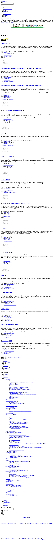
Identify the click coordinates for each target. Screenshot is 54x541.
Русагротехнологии (6, 292)
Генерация (11, 418)
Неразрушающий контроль (12, 480)
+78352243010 (7, 319)
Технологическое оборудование (13, 485)
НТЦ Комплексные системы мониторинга (13, 110)
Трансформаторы (13, 424)
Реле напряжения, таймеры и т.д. (17, 446)
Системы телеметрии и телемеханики (18, 423)
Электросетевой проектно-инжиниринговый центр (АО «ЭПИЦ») (21, 68)
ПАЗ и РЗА (11, 421)
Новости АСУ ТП (7, 362)
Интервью (5, 374)
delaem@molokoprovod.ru (10, 305)
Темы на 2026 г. (7, 367)
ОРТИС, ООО (5, 309)
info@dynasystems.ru (9, 288)
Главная (2, 22)
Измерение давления (14, 383)
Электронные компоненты (12, 492)
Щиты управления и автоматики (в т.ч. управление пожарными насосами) (27, 447)
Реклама (5, 369)
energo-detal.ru (7, 261)
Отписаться (5, 511)
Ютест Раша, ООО (6, 341)
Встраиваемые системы (12, 458)
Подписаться (5, 510)
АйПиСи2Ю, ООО (6, 43)
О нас (4, 363)
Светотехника (9, 484)
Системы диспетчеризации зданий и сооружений (21, 456)
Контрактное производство (15, 486)
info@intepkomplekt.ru (9, 337)
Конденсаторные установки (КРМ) (17, 419)
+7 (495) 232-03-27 (8, 55)
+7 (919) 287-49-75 (9, 166)
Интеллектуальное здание (15, 455)
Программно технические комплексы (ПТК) (19, 422)
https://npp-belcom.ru (8, 165)
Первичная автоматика (14, 396)
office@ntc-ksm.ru (8, 122)
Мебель (11, 487)
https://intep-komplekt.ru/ (9, 333)
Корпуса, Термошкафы (14, 440)
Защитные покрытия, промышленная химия (19, 461)
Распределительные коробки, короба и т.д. (19, 476)
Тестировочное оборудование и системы (18, 470)
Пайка (10, 490)
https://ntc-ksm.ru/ (7, 119)
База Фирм (6, 501)
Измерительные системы (15, 393)
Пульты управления (13, 445)
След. (14, 357)
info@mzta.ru (7, 216)
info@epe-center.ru (8, 81)
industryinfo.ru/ (7, 188)
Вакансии (5, 505)
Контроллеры (9, 413)
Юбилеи (11, 465)
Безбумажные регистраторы (15, 388)
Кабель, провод (12, 474)
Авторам (5, 366)
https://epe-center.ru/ (8, 77)
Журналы (5, 377)
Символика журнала (8, 375)
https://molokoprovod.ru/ (9, 301)
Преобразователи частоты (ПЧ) (13, 432)
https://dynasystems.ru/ (9, 284)
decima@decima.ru (8, 145)
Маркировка (12, 441)
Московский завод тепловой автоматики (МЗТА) (15, 203)
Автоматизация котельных (15, 453)
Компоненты (12, 438)
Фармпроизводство (10, 399)
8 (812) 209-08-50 (8, 263)
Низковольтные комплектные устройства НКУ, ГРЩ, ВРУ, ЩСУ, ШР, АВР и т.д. (28, 443)
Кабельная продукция (11, 471)
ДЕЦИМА (4, 134)
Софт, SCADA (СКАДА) (12, 401)
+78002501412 (8, 78)
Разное (7, 460)
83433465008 (8, 238)
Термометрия (12, 385)
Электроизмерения (13, 397)
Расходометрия (12, 380)
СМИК (10, 412)
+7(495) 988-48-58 (9, 142)
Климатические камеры (14, 469)
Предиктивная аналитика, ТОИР (17, 403)
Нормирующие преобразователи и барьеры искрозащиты (22, 394)
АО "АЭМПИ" (5, 180)
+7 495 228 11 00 (9, 285)
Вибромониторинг (10, 408)
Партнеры (5, 368)
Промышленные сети (11, 482)
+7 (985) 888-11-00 (9, 351)
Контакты (5, 364)
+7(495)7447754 (9, 190)
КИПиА (8, 379)
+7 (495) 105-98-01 (9, 334)
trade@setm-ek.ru (8, 241)
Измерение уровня (13, 384)
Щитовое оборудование (12, 433)
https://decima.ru (7, 141)
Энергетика (9, 416)
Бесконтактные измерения (15, 391)
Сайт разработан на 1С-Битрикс (40, 539)
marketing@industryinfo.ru (10, 192)
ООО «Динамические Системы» (10, 275)
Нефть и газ (9, 481)
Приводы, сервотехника (12, 451)
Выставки (5, 503)
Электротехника (10, 494)
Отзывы (5, 500)
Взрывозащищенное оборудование (17, 435)
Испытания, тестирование (12, 466)
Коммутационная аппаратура (16, 437)
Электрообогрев (13, 495)
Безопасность (9, 430)
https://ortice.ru (7, 316)
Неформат (11, 462)
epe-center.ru (6, 95)
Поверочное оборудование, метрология (18, 387)
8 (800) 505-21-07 (9, 262)
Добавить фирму (7, 502)
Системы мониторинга (11, 406)
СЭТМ (3, 228)
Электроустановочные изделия (16, 450)
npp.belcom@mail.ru (8, 168)
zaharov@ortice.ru (8, 320)
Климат (8, 479)
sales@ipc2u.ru (7, 56)
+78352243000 (8, 317)
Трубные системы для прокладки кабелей (19, 477)
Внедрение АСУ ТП (11, 414)
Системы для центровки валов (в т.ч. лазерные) (20, 411)
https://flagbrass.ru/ (8, 237)
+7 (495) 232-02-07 (9, 53)
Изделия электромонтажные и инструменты (19, 436)
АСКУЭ (11, 417)
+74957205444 (8, 213)
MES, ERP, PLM (13, 402)
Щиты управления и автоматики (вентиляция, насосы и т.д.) (23, 448)
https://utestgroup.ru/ (8, 349)
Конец (17, 357)
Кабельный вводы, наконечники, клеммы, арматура (21, 475)
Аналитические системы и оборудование (19, 389)
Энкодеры (11, 398)
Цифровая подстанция (14, 428)
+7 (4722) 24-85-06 (8, 167)
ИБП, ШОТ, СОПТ (10, 431)
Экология (8, 491)
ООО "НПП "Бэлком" (8, 156)
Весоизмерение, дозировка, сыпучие (18, 392)
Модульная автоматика (14, 442)
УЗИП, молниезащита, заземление (17, 426)
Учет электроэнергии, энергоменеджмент (19, 427)
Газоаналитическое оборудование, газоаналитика (21, 382)
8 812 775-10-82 (9, 120)
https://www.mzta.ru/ (8, 212)
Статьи (5, 378)
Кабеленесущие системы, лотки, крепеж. (19, 472)
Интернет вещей (10, 404)
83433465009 (7, 239)
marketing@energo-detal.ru (10, 264)
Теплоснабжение (13, 457)
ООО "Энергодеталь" (7, 252)
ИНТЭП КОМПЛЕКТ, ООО (9, 324)
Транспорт (11, 407)
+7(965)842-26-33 (9, 302)
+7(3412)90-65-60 (8, 303)
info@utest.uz (7, 353)
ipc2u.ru (5, 52)
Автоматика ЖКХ (10, 452)
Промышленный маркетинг (15, 464)
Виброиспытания (13, 467)
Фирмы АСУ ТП (9, 22)
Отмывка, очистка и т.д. (15, 489)
